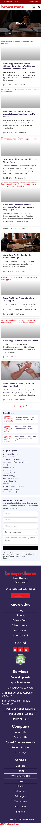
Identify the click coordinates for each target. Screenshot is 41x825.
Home (4, 34)
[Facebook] (15, 649)
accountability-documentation (14, 462)
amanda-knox (8, 473)
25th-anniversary (9, 457)
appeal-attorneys (9, 492)
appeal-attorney (9, 489)
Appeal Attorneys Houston (12, 486)
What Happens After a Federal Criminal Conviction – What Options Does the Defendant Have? (19, 66)
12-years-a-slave (9, 454)
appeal (5, 484)
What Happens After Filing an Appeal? (20, 341)
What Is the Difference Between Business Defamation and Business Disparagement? (18, 207)
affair (5, 465)
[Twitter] (20, 649)
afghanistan (7, 468)
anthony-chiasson (9, 478)
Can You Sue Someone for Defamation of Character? (24, 419)
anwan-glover (8, 481)
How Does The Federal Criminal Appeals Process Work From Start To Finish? (19, 114)
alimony (6, 470)
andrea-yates (8, 476)
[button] (33, 7)
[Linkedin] (26, 649)
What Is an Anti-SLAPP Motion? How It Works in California (24, 429)
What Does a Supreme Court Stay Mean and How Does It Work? (25, 439)
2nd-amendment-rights (11, 459)
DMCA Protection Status (9, 824)
